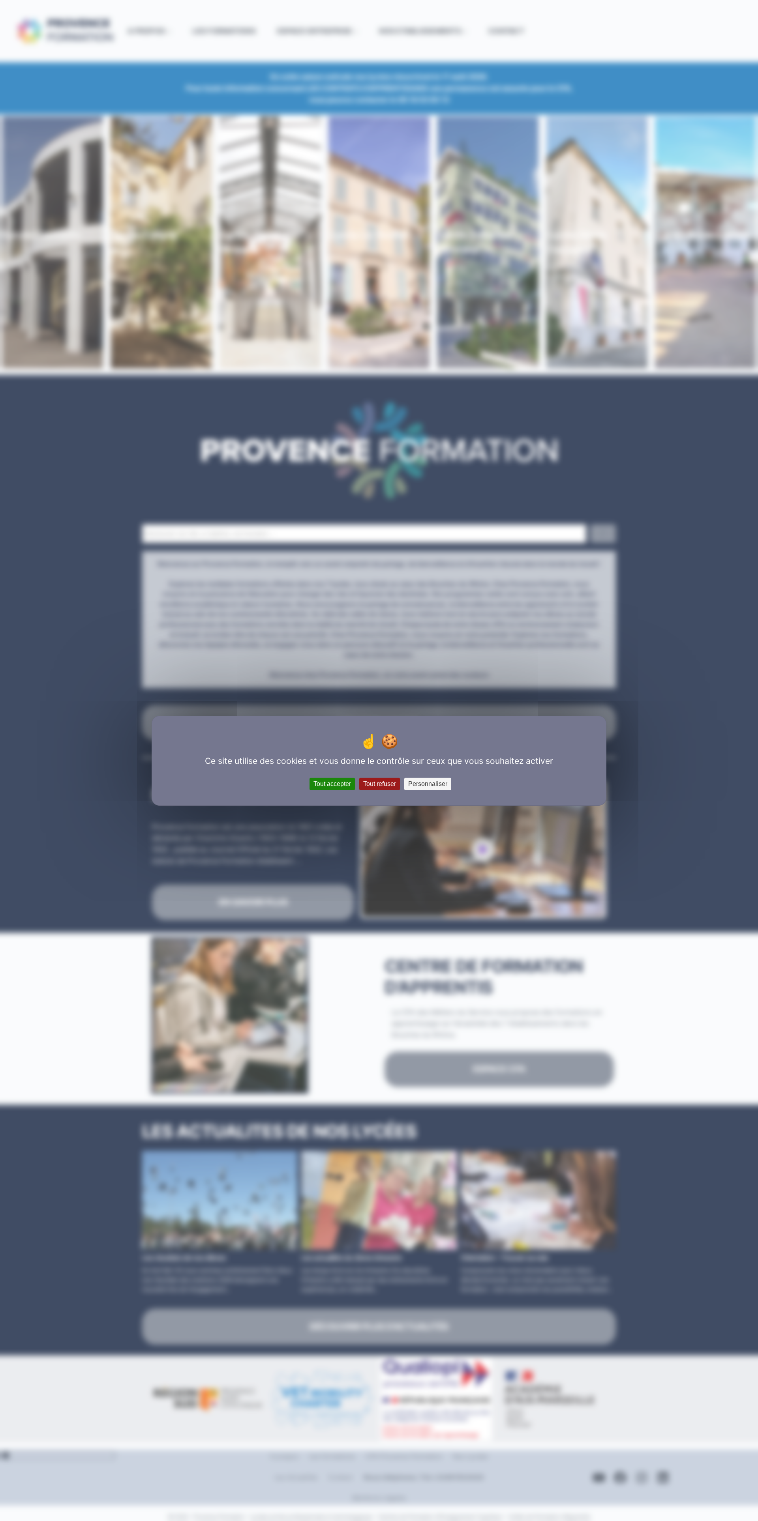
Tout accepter (332, 783)
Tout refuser (379, 783)
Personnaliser (427, 783)
